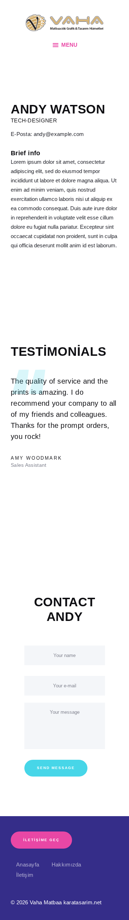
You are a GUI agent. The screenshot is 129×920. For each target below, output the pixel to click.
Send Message (56, 768)
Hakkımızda (66, 864)
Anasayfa (27, 864)
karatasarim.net (82, 902)
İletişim (24, 875)
